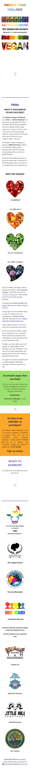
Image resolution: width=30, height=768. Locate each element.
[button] (3, 765)
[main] (15, 7)
